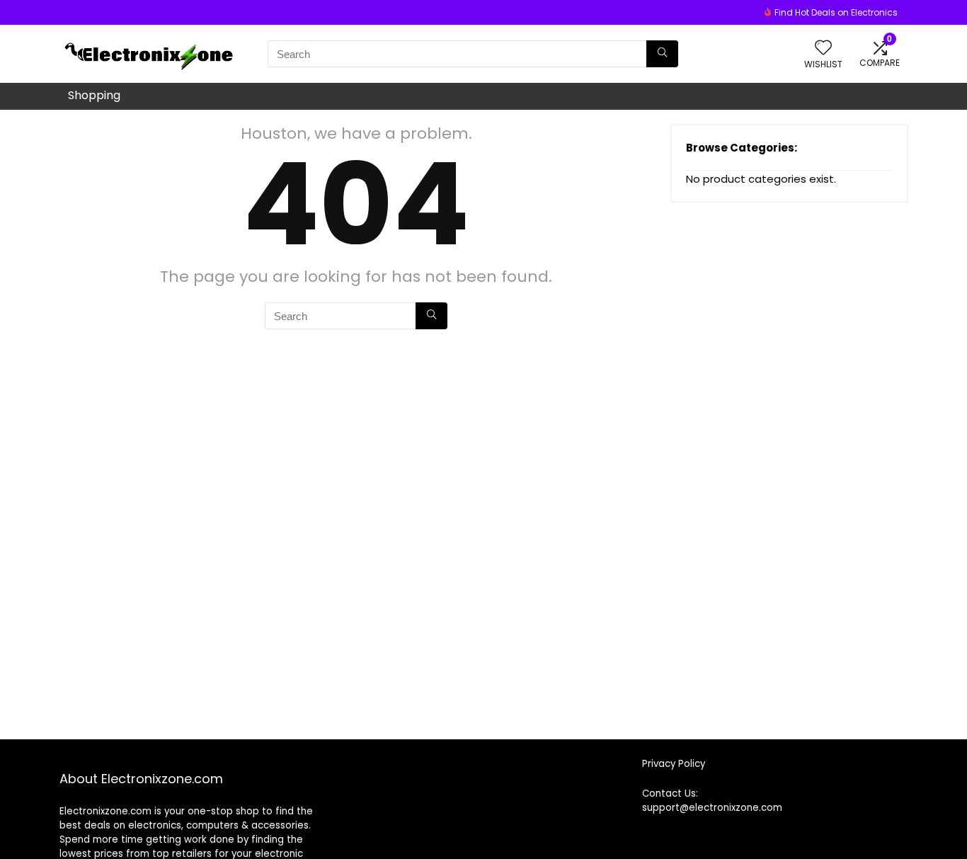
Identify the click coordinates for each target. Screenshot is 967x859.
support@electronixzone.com (712, 807)
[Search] (662, 53)
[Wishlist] (823, 48)
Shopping (94, 95)
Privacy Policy (673, 763)
